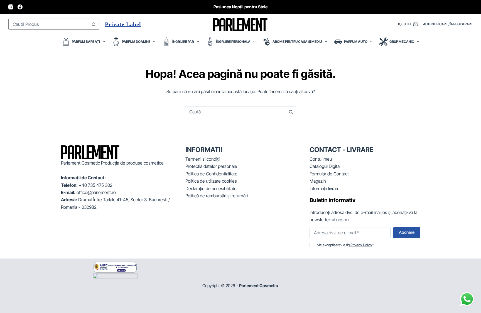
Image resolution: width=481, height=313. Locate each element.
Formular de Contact (329, 174)
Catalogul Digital (325, 166)
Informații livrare (325, 188)
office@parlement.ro (96, 192)
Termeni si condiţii (202, 159)
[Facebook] (20, 6)
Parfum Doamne (136, 41)
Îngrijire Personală (233, 41)
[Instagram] (10, 6)
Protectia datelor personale (211, 166)
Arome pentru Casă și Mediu (297, 41)
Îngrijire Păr (183, 41)
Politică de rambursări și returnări (216, 195)
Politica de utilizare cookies (211, 181)
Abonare (406, 232)
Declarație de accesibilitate (211, 188)
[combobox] (49, 24)
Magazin (318, 181)
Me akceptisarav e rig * (345, 245)
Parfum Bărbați (86, 41)
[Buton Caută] (94, 24)
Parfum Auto (355, 41)
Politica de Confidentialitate (211, 174)
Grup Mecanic (401, 41)
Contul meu (321, 159)
